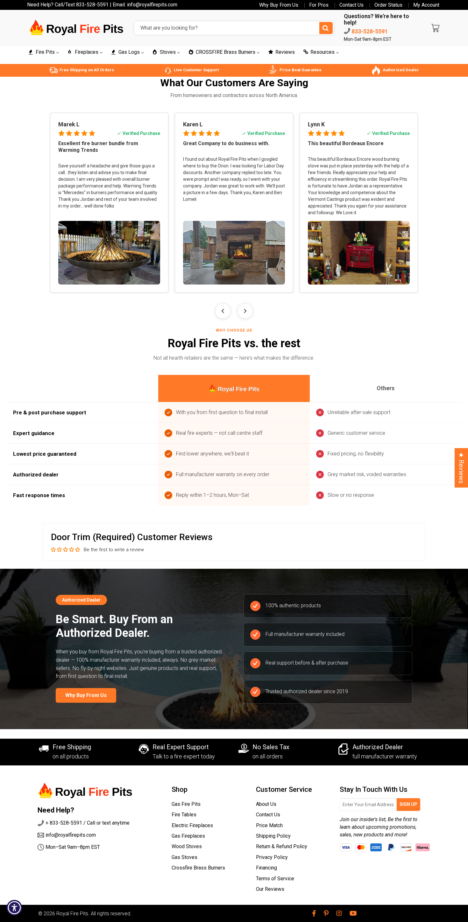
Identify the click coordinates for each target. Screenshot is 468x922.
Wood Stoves (187, 846)
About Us (266, 804)
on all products (71, 756)
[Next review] (245, 311)
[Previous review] (223, 311)
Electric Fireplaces (192, 825)
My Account (426, 5)
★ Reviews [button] (461, 467)
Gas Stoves (184, 857)
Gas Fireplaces (188, 836)
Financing (266, 868)
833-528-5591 (369, 31)
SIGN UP (408, 804)
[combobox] (234, 28)
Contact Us (351, 5)
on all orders (267, 756)
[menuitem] (43, 52)
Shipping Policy (273, 836)
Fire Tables (184, 815)
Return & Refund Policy (281, 846)
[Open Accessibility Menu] (14, 908)
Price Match (269, 825)
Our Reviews (270, 889)
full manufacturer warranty (384, 756)
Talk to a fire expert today (183, 756)
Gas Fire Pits (186, 804)
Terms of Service (275, 879)
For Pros (319, 5)
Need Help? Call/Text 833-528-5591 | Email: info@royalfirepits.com (102, 5)
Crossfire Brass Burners (198, 868)
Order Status (388, 5)
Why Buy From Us (278, 5)
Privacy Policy (272, 857)
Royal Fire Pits (72, 914)
